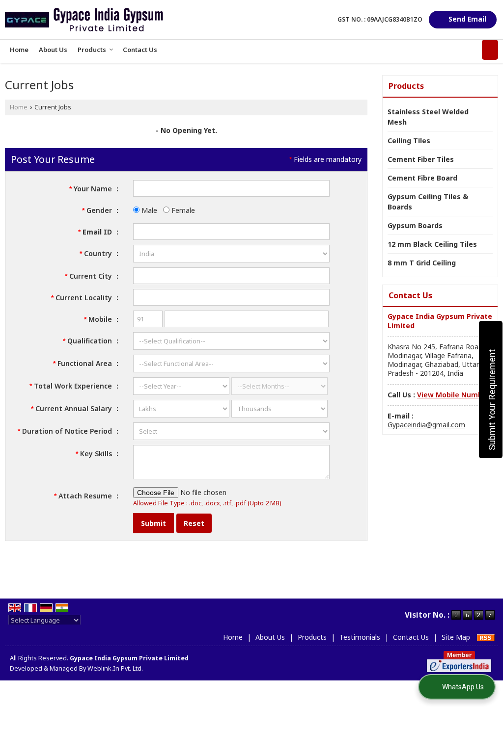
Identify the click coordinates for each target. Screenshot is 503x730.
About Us (53, 49)
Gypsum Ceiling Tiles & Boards (428, 201)
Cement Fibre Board (422, 177)
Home (19, 49)
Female (182, 210)
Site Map (456, 637)
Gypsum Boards (415, 225)
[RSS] (486, 637)
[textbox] (231, 275)
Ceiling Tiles (409, 140)
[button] (453, 394)
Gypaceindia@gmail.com (426, 424)
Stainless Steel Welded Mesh (428, 117)
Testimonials (359, 637)
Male (148, 210)
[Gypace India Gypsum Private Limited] (84, 19)
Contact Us (140, 49)
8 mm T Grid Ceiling (422, 262)
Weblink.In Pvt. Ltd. (115, 668)
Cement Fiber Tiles (421, 159)
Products (92, 49)
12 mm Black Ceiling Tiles (432, 244)
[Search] (490, 50)
